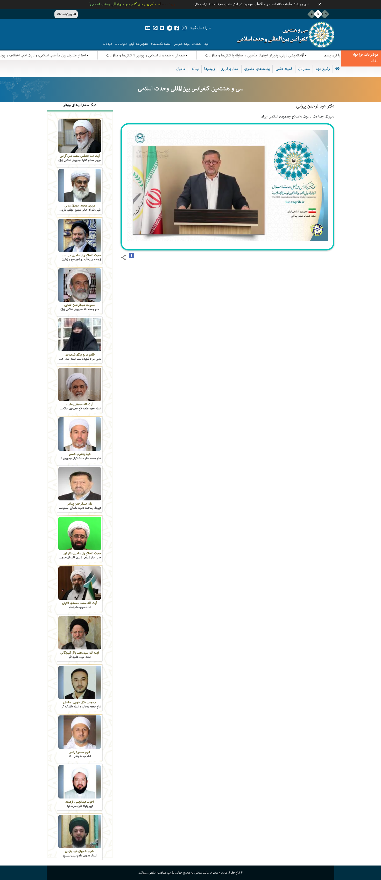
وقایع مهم (322, 69)
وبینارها (209, 69)
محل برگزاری (229, 69)
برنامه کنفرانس (181, 44)
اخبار (206, 44)
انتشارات (196, 44)
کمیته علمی (284, 69)
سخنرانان (304, 69)
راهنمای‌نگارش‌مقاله (161, 44)
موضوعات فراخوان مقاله (365, 57)
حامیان (181, 69)
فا (318, 14)
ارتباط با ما (120, 44)
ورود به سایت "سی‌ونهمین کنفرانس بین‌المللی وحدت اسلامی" (132, 4)
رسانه (195, 69)
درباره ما (107, 44)
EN (324, 14)
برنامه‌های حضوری (257, 69)
